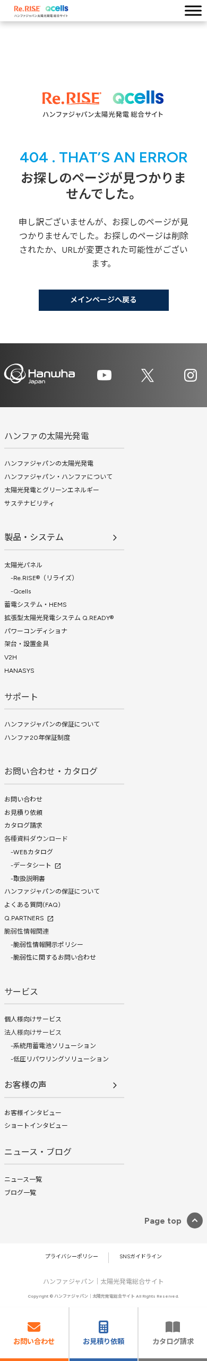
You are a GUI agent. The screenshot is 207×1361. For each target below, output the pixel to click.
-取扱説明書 (24, 878)
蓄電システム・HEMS (35, 604)
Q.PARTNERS (24, 918)
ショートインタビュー (36, 1125)
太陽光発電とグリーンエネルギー (51, 490)
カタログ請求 (23, 825)
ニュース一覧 (23, 1179)
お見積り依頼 (23, 812)
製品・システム (34, 537)
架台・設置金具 (26, 644)
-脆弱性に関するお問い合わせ (50, 957)
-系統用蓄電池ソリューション (50, 1046)
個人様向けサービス (33, 1019)
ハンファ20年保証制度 (37, 737)
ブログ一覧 (20, 1193)
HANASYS (19, 670)
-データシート (27, 865)
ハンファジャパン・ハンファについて (58, 477)
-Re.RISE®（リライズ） (41, 578)
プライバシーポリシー (71, 1256)
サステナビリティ (29, 503)
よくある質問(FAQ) (32, 905)
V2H (10, 657)
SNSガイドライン (140, 1256)
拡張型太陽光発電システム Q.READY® (59, 618)
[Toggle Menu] (193, 10)
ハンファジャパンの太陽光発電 (48, 463)
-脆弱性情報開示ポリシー (43, 944)
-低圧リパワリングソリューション (56, 1059)
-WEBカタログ (28, 852)
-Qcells (17, 591)
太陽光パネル (23, 565)
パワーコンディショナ (35, 631)
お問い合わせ (23, 799)
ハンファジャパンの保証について (52, 724)
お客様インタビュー (33, 1113)
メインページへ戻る (103, 299)
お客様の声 (25, 1085)
